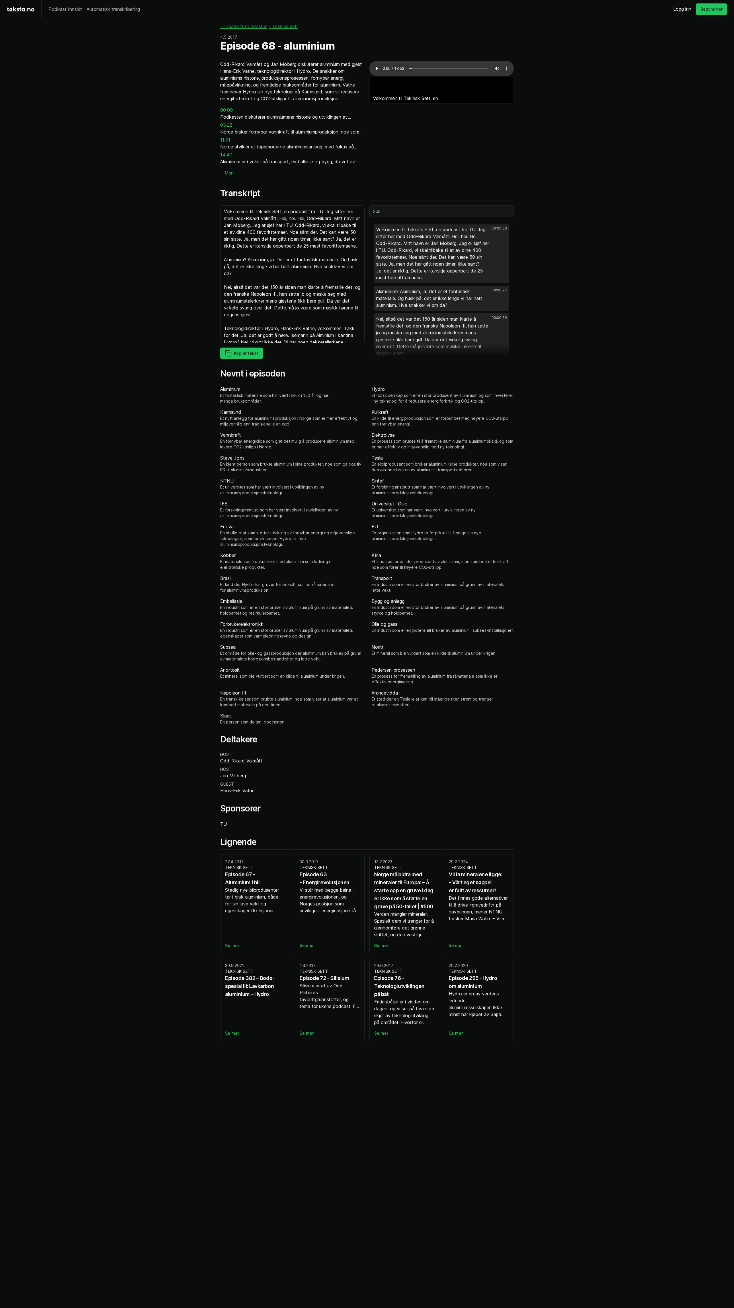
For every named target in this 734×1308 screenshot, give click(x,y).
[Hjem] (20, 9)
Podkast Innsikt (65, 9)
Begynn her (711, 9)
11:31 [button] (225, 140)
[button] (441, 253)
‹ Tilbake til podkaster (243, 26)
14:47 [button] (226, 155)
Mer (229, 172)
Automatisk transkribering (113, 9)
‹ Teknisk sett (283, 26)
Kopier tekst (246, 353)
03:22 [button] (226, 125)
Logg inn (682, 9)
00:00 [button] (226, 110)
